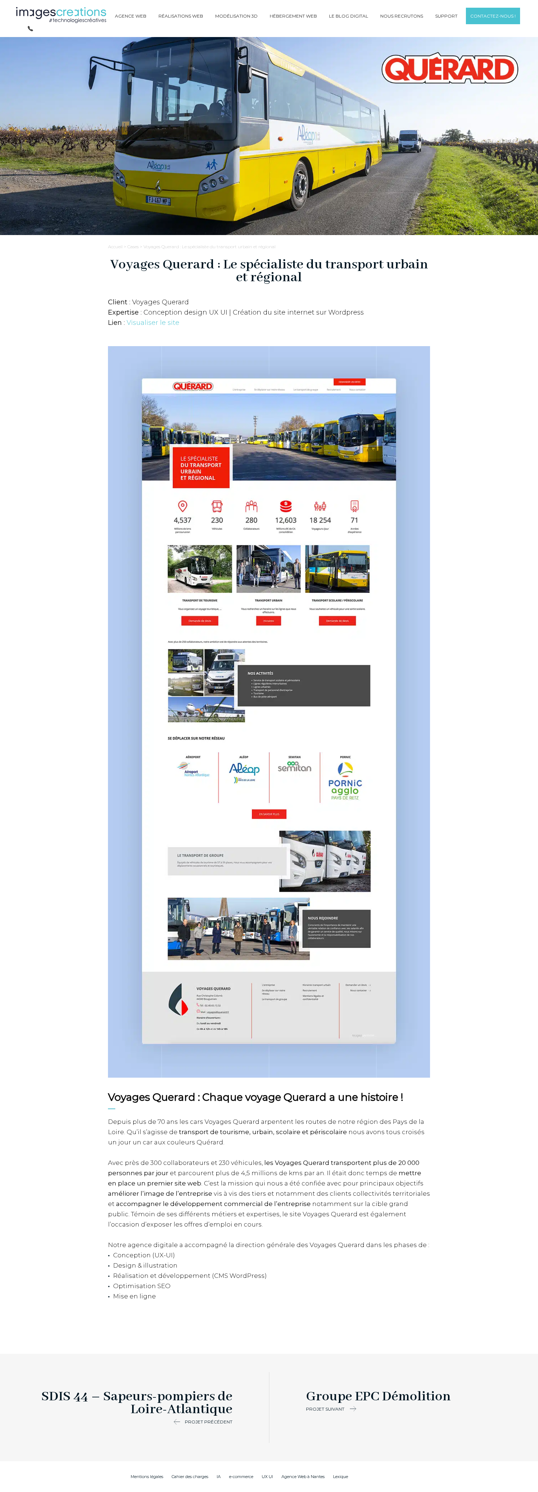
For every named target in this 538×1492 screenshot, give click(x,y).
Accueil (115, 246)
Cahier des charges (190, 1476)
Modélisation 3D (236, 16)
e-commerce (241, 1476)
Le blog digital (348, 16)
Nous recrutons (401, 16)
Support (446, 16)
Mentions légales (147, 1476)
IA (219, 1476)
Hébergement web (293, 16)
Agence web (130, 16)
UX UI (267, 1476)
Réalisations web (180, 16)
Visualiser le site (153, 323)
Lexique (340, 1476)
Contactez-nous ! (493, 16)
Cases (133, 246)
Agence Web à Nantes (303, 1476)
